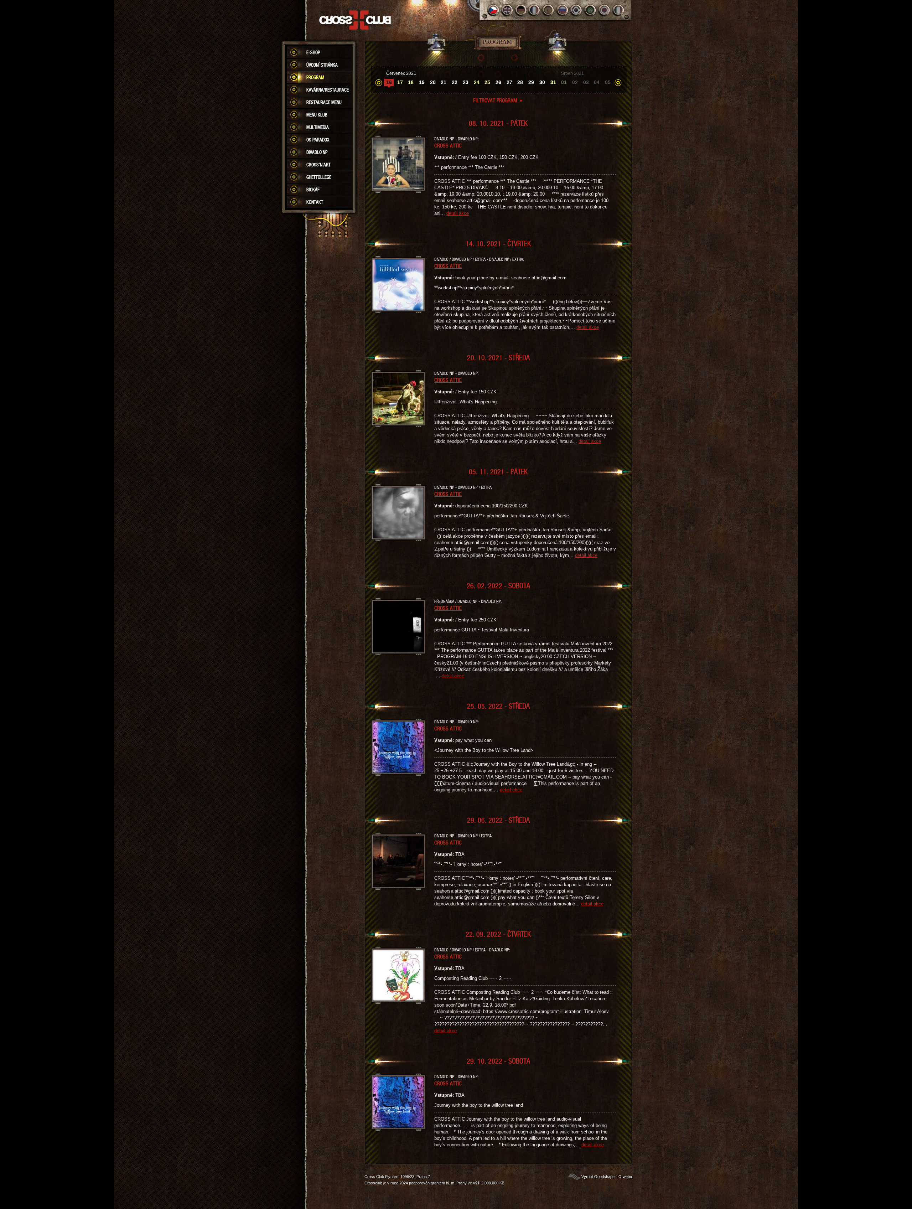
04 (597, 82)
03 (586, 82)
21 (443, 82)
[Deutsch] (521, 10)
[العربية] (590, 10)
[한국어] (577, 10)
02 (575, 82)
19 (422, 82)
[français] (535, 10)
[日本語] (604, 10)
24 (477, 82)
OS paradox (317, 140)
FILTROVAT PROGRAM (498, 100)
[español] (549, 10)
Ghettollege (318, 177)
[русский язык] (563, 10)
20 (433, 82)
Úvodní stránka (322, 65)
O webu (625, 1176)
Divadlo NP (316, 152)
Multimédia (317, 127)
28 (520, 82)
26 (498, 82)
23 (465, 82)
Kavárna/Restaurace (327, 90)
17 (400, 82)
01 (564, 82)
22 (454, 82)
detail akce (457, 213)
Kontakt (314, 202)
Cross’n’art (318, 164)
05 (608, 82)
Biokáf (313, 189)
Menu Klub (316, 115)
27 (509, 82)
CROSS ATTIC (448, 145)
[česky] (493, 10)
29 (531, 82)
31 (553, 82)
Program (315, 77)
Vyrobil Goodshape (598, 1176)
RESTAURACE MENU (324, 102)
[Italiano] (618, 10)
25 (487, 82)
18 (411, 82)
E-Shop (313, 52)
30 (542, 82)
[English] (507, 10)
